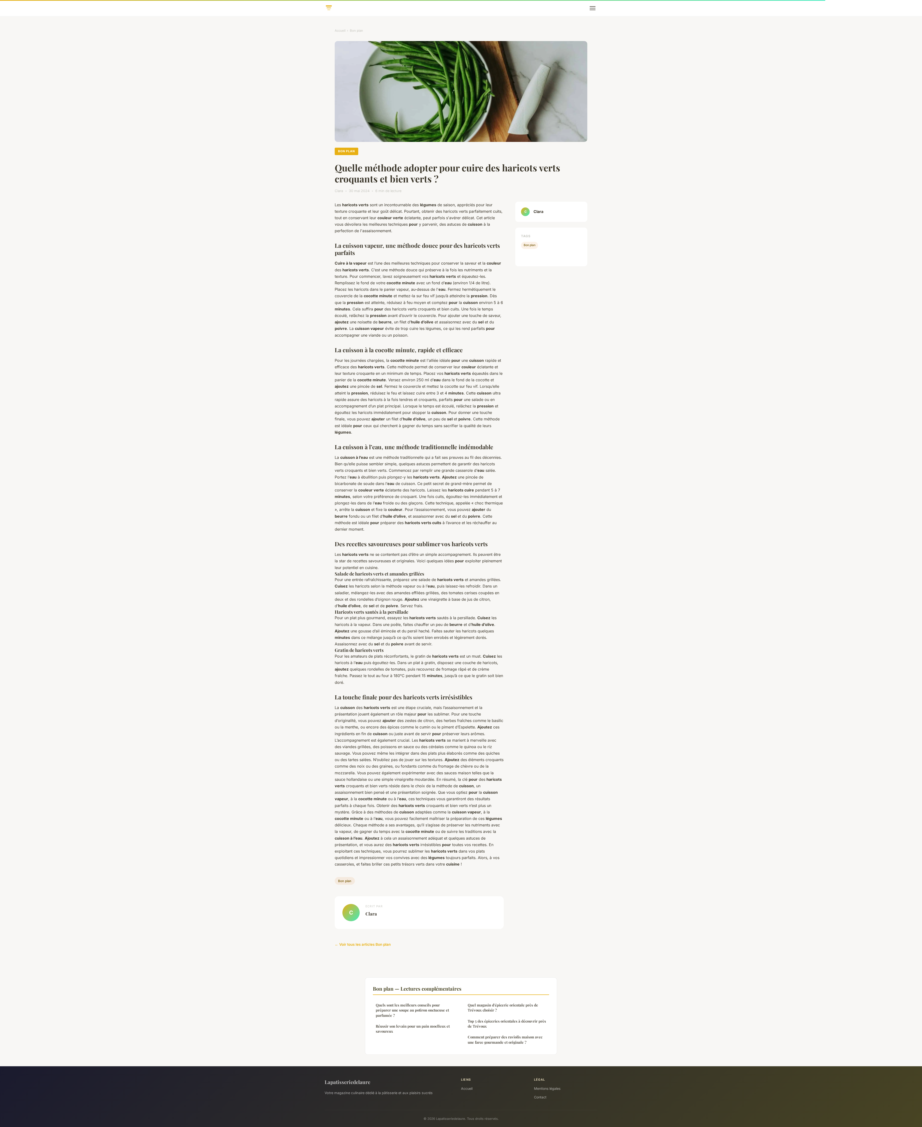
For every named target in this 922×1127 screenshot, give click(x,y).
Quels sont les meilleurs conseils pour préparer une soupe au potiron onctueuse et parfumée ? (412, 1010)
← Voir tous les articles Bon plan (363, 944)
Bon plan (356, 30)
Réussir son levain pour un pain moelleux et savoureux (413, 1029)
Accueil (340, 30)
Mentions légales (547, 1088)
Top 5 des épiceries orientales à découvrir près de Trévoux (507, 1024)
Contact (540, 1097)
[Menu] (592, 8)
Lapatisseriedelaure (347, 1082)
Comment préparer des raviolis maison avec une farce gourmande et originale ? (505, 1039)
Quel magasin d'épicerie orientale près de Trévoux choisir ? (503, 1007)
